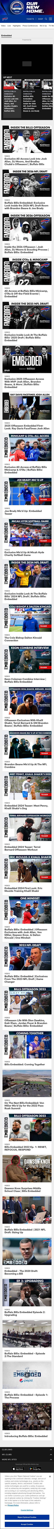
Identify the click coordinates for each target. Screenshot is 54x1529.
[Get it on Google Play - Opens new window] (35, 1470)
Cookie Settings (27, 1510)
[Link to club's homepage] (5, 18)
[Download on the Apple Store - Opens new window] (18, 1469)
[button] (27, 63)
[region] (27, 1502)
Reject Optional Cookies (27, 1517)
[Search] (46, 19)
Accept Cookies (27, 1524)
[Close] (50, 1479)
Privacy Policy (32, 1505)
